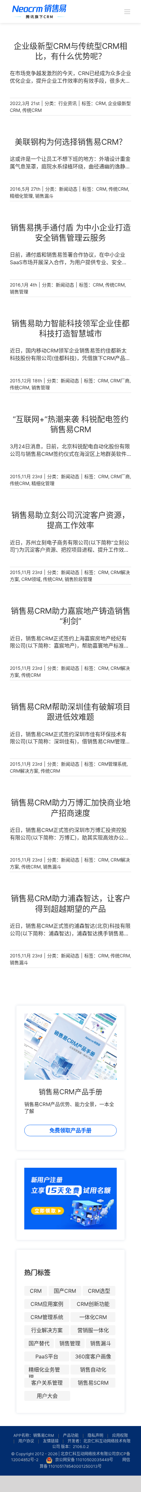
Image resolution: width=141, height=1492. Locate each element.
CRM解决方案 (24, 771)
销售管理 (19, 291)
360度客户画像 (93, 1356)
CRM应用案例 (46, 1304)
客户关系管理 (47, 1382)
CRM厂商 (120, 380)
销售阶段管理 (78, 579)
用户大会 (47, 1396)
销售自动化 (93, 1369)
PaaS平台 (46, 1356)
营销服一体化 (93, 1330)
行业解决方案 (47, 1330)
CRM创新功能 (93, 1304)
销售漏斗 (44, 196)
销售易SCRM (93, 1382)
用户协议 (26, 1441)
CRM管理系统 (112, 764)
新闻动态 (68, 189)
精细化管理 (21, 196)
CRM (100, 103)
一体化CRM (93, 1317)
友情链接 (51, 1441)
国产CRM (65, 1291)
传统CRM (32, 110)
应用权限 (120, 1435)
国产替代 (39, 1343)
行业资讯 (67, 103)
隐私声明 (95, 1435)
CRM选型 (99, 1291)
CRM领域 (31, 579)
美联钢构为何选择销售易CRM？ (71, 142)
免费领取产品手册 (70, 1130)
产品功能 (71, 1435)
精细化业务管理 (44, 1370)
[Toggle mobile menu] (127, 11)
